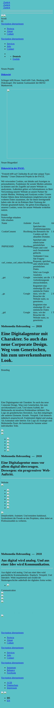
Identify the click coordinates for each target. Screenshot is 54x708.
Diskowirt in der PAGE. (13, 168)
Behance (11, 670)
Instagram (11, 667)
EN (8, 700)
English (16, 59)
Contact (10, 49)
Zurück (6, 2)
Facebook (11, 673)
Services (11, 43)
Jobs (9, 46)
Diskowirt (6, 74)
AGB (9, 682)
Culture (10, 34)
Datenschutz (12, 685)
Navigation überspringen (12, 24)
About (10, 31)
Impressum (12, 688)
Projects (10, 28)
